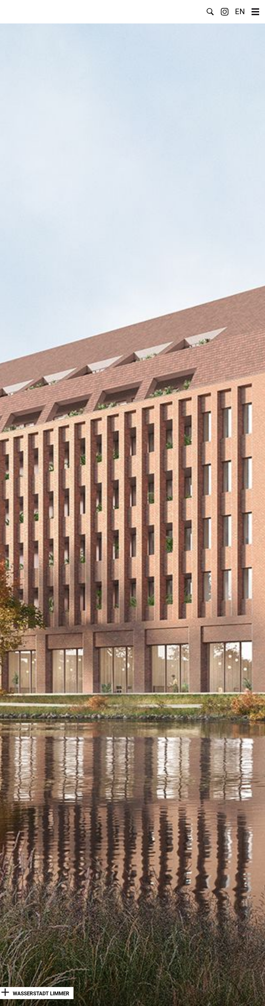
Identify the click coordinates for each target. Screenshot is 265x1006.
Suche (210, 12)
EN (240, 12)
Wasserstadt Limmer (41, 993)
